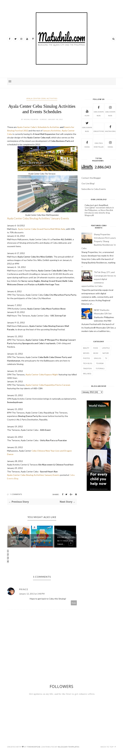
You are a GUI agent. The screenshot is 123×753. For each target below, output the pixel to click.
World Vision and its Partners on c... (66, 541)
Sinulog (97, 358)
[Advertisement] (98, 517)
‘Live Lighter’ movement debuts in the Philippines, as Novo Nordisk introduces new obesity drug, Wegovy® (99, 211)
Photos (86, 358)
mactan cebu (110, 131)
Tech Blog (87, 363)
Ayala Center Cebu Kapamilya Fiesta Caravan (48, 385)
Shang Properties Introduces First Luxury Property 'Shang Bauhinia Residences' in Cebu (98, 241)
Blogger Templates (68, 747)
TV (106, 358)
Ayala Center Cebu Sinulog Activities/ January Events (38, 218)
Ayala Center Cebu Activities (41, 98)
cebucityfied (98, 131)
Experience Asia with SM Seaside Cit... (19, 541)
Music (95, 353)
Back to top (107, 747)
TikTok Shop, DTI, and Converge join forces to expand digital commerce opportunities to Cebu (98, 279)
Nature (105, 353)
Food (95, 348)
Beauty (86, 348)
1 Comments (16, 494)
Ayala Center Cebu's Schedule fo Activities (38, 127)
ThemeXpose (33, 747)
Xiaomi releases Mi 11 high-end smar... (42, 541)
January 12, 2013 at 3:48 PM (32, 593)
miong (87, 147)
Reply (74, 603)
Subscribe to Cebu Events (93, 189)
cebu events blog (99, 113)
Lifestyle (106, 348)
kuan (87, 115)
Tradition (87, 368)
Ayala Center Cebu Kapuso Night (42, 374)
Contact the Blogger (91, 178)
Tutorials (100, 368)
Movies (86, 353)
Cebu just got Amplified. (96, 205)
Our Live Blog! (88, 183)
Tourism (100, 363)
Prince (23, 589)
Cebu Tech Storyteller (99, 145)
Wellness (87, 373)
